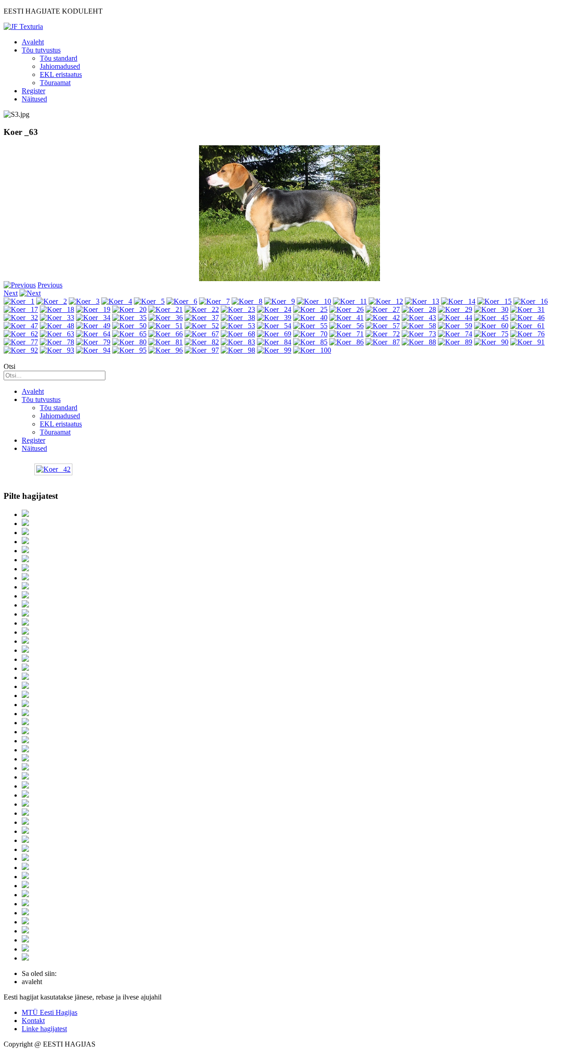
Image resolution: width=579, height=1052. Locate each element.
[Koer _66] (165, 334)
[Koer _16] (530, 301)
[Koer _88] (419, 342)
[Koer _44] (455, 317)
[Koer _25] (310, 309)
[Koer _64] (93, 334)
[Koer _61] (527, 326)
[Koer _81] (165, 342)
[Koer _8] (247, 301)
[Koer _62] (21, 334)
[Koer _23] (238, 309)
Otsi (9, 366)
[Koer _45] (491, 317)
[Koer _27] (382, 309)
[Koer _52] (202, 326)
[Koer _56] (346, 326)
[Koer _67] (202, 334)
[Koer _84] (274, 342)
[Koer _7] (214, 301)
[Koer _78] (57, 342)
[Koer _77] (21, 342)
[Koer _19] (93, 309)
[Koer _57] (382, 326)
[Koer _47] (21, 326)
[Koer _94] (93, 350)
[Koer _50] (129, 326)
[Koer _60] (491, 326)
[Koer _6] (181, 301)
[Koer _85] (310, 342)
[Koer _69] (274, 334)
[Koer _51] (165, 326)
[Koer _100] (312, 350)
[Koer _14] (458, 301)
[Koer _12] (386, 301)
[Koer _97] (202, 350)
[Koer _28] (419, 309)
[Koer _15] (494, 301)
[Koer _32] (21, 317)
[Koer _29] (455, 309)
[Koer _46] (527, 317)
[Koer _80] (129, 342)
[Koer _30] (491, 309)
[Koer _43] (419, 317)
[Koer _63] (57, 334)
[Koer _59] (455, 326)
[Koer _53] (238, 326)
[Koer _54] (274, 326)
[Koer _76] (527, 334)
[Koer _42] (382, 317)
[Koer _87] (382, 342)
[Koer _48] (57, 326)
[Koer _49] (93, 326)
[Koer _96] (165, 350)
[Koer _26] (346, 309)
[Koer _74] (455, 334)
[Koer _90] (491, 342)
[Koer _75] (491, 334)
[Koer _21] (165, 309)
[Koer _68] (238, 334)
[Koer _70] (310, 334)
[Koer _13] (422, 301)
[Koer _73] (419, 334)
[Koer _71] (346, 334)
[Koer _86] (346, 342)
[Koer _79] (93, 342)
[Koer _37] (202, 317)
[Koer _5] (149, 301)
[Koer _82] (202, 342)
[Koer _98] (238, 350)
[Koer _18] (57, 309)
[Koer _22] (202, 309)
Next (11, 293)
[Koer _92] (21, 350)
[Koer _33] (57, 317)
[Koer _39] (274, 317)
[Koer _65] (129, 334)
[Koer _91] (527, 342)
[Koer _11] (350, 301)
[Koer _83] (238, 342)
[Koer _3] (84, 301)
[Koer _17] (21, 309)
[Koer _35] (129, 317)
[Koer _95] (129, 350)
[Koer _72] (382, 334)
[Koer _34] (93, 317)
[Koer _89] (455, 342)
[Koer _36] (165, 317)
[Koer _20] (129, 309)
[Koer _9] (279, 301)
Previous (50, 285)
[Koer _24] (274, 309)
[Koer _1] (19, 301)
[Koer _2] (51, 301)
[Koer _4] (116, 301)
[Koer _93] (57, 350)
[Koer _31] (527, 309)
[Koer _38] (238, 317)
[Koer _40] (310, 317)
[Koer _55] (310, 326)
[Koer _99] (274, 350)
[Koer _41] (346, 317)
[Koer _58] (419, 326)
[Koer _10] (314, 301)
